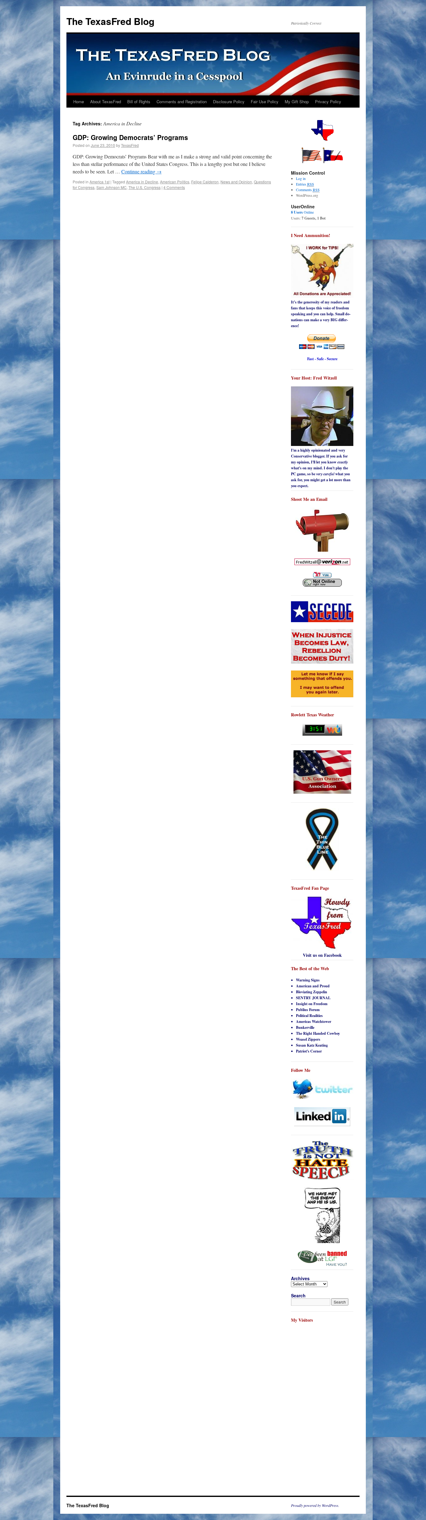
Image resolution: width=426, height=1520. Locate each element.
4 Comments (174, 187)
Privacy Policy (328, 101)
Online (302, 212)
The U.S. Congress (144, 187)
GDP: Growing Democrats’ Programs (130, 137)
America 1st (99, 181)
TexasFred (130, 145)
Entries (305, 184)
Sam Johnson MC (111, 187)
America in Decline (142, 181)
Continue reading (141, 171)
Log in (301, 178)
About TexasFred (105, 101)
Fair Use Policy (264, 101)
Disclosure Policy (228, 101)
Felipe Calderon (205, 181)
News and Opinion (236, 181)
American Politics (174, 181)
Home (78, 101)
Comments (308, 189)
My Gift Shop (297, 101)
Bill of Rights (138, 101)
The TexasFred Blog (110, 21)
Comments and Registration (182, 101)
